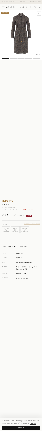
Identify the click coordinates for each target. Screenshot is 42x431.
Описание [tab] (24, 246)
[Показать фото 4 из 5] (28, 58)
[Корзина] (38, 7)
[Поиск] (26, 7)
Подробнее (33, 423)
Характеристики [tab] (9, 246)
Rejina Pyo (19, 253)
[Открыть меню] (3, 7)
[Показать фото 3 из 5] (21, 58)
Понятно (21, 427)
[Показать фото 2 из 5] (13, 58)
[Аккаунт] (30, 7)
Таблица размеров (32, 224)
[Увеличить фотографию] (39, 13)
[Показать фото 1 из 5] (5, 58)
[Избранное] (34, 7)
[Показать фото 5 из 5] (36, 58)
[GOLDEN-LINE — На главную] (15, 7)
